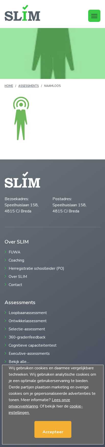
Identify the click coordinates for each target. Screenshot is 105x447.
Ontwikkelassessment (28, 321)
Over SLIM (18, 276)
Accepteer (53, 432)
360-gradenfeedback (27, 337)
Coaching (16, 260)
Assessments (28, 86)
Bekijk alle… (19, 361)
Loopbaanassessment (28, 312)
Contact (15, 284)
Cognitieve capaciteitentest (33, 345)
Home (9, 86)
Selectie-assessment (27, 329)
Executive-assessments (29, 353)
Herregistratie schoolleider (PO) (36, 268)
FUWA (14, 252)
